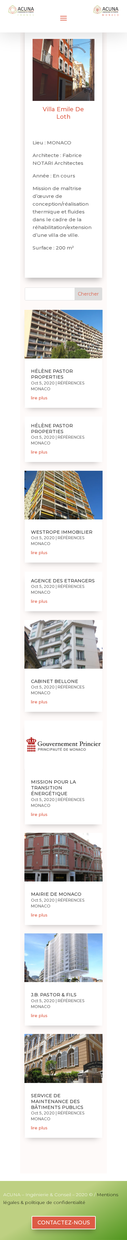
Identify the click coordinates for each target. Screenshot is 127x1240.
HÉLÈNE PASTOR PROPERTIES (52, 374)
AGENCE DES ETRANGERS (63, 581)
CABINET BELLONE (54, 681)
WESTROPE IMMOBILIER (61, 532)
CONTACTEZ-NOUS (63, 1223)
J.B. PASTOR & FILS (54, 995)
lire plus (39, 397)
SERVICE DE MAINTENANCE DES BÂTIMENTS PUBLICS (57, 1101)
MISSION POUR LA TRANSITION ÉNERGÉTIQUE (53, 787)
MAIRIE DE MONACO (56, 894)
